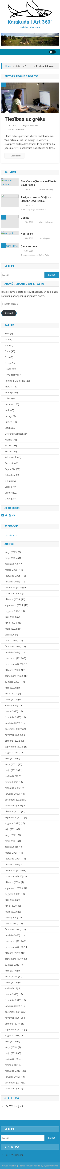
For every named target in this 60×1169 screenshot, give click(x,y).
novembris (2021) (14, 805)
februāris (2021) (13, 858)
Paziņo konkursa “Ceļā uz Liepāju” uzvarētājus (36, 199)
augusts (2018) (12, 1035)
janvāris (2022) (12, 793)
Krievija (8, 416)
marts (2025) (11, 569)
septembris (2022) (14, 746)
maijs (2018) (11, 1053)
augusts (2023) (12, 681)
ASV (7, 339)
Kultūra (8, 421)
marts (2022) (11, 781)
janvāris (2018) (12, 1076)
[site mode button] (52, 52)
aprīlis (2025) (11, 563)
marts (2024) (11, 640)
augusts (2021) (12, 823)
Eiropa (8, 368)
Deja (7, 357)
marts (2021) (11, 852)
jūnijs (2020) (11, 905)
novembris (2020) (14, 876)
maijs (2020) (11, 911)
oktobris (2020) (12, 882)
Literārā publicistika (15, 433)
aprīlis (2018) (11, 1059)
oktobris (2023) (12, 669)
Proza (8, 451)
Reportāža (10, 469)
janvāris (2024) (12, 652)
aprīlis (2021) (11, 846)
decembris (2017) (14, 1082)
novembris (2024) (14, 593)
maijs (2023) (11, 699)
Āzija (7, 345)
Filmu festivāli (12, 374)
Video (8, 498)
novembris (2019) (14, 947)
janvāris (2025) (12, 581)
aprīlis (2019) (11, 988)
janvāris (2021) (12, 864)
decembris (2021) (14, 799)
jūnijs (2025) (11, 552)
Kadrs (8, 410)
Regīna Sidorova (30, 125)
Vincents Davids (46, 222)
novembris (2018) (14, 1017)
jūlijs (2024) (11, 616)
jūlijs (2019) (11, 970)
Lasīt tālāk (16, 155)
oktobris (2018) (12, 1023)
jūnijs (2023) (11, 693)
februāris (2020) (13, 929)
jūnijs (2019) (11, 976)
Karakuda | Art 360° (30, 22)
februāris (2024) (13, 646)
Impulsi (8, 386)
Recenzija (10, 463)
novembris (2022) (14, 734)
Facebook (11, 526)
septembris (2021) (14, 817)
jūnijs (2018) (11, 1047)
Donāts (25, 217)
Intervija (9, 392)
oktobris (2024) (12, 599)
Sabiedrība (10, 474)
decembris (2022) (14, 728)
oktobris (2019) (12, 952)
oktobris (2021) (12, 811)
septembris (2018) (14, 1029)
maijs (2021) (11, 840)
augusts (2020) (12, 893)
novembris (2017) (14, 1088)
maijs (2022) (11, 770)
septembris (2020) (14, 888)
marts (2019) (11, 994)
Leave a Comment (15, 129)
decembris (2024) (14, 587)
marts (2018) (11, 1064)
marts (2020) (11, 923)
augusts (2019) (12, 964)
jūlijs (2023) (11, 687)
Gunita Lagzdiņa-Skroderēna (33, 210)
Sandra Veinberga (47, 189)
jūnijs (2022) (11, 764)
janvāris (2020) (12, 935)
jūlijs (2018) (11, 1041)
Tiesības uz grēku (24, 119)
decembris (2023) (14, 658)
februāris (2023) (13, 717)
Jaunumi (9, 404)
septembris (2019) (14, 958)
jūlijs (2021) (11, 829)
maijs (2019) (11, 982)
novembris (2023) (14, 664)
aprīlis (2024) (11, 634)
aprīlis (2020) (11, 917)
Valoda (8, 486)
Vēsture (9, 492)
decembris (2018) (14, 1011)
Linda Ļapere (44, 238)
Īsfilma (8, 398)
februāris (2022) (13, 787)
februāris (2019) (13, 1000)
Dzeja (8, 362)
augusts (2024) (12, 611)
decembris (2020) (14, 870)
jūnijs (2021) (11, 835)
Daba (7, 351)
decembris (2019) (14, 941)
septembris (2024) (14, 605)
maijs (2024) (11, 628)
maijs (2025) (11, 557)
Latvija (8, 427)
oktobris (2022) (12, 740)
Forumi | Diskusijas (15, 380)
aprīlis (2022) (11, 776)
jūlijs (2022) (11, 758)
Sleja (7, 480)
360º (7, 333)
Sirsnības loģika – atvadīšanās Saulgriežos (38, 183)
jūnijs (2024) (11, 622)
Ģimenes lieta (29, 246)
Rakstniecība (11, 457)
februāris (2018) (13, 1070)
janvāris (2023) (12, 723)
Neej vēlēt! (27, 233)
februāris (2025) (13, 575)
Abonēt (9, 313)
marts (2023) (11, 711)
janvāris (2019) (12, 1005)
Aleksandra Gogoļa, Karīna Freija (35, 255)
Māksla (8, 439)
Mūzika (8, 445)
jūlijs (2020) (11, 899)
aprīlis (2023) (11, 705)
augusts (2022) (12, 752)
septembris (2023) (14, 675)
